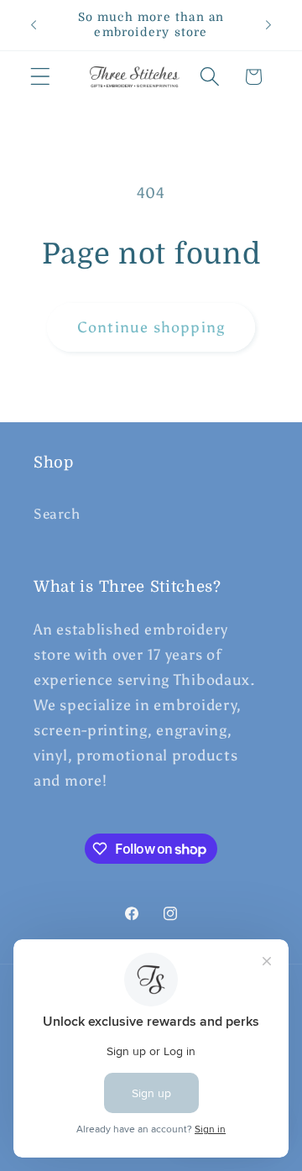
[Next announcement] (268, 25)
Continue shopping (151, 327)
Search (57, 513)
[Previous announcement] (33, 25)
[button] (40, 77)
